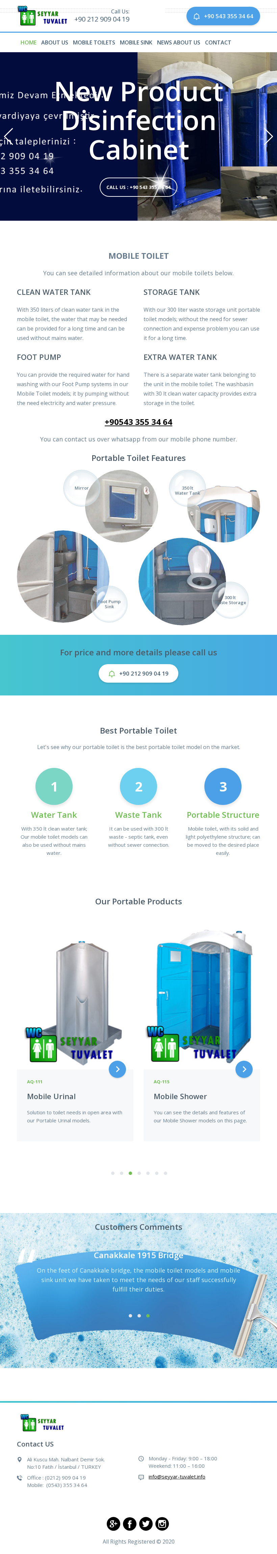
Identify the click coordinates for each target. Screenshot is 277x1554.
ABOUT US (54, 42)
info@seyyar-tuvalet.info (177, 1476)
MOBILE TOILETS (94, 42)
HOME (28, 42)
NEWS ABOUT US (178, 42)
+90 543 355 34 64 (228, 16)
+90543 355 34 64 (138, 421)
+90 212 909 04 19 (144, 673)
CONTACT (218, 42)
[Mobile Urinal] (75, 992)
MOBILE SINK (136, 42)
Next (268, 136)
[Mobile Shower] (202, 992)
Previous (8, 136)
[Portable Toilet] (43, 1422)
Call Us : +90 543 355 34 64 (138, 187)
